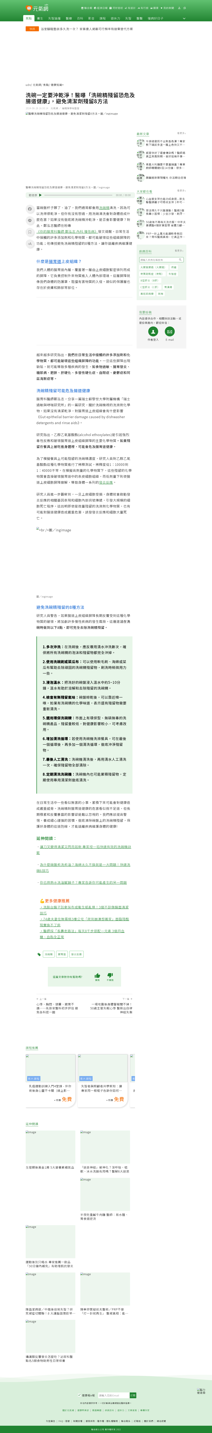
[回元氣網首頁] (40, 8)
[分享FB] (30, 209)
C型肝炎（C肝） (150, 287)
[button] (184, 18)
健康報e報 (88, 1395)
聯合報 (88, 7)
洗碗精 (104, 207)
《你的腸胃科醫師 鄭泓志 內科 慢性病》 (67, 231)
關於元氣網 (68, 1410)
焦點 (29, 18)
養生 (40, 18)
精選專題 (97, 1410)
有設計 (131, 7)
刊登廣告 (50, 1421)
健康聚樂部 (83, 1410)
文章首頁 (132, 1410)
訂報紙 (137, 1421)
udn (28, 85)
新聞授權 (77, 1421)
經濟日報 (102, 7)
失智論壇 (54, 18)
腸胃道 (55, 261)
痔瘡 (174, 267)
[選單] (184, 8)
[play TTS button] (40, 195)
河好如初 (117, 7)
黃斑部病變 (147, 293)
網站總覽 (161, 1421)
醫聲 (139, 18)
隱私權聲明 (112, 1421)
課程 (103, 18)
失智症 (173, 274)
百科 (80, 18)
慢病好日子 (155, 18)
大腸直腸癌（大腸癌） (153, 267)
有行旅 (144, 7)
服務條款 (90, 1421)
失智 (128, 18)
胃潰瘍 (168, 287)
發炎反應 (106, 482)
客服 (67, 1421)
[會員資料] (179, 8)
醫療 (69, 18)
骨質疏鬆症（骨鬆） (152, 274)
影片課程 (33, 1079)
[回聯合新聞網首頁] (29, 8)
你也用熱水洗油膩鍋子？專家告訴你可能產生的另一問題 (83, 882)
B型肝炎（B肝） (150, 280)
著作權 (100, 1421)
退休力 (115, 18)
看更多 (181, 133)
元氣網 (37, 85)
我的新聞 (168, 7)
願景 (156, 7)
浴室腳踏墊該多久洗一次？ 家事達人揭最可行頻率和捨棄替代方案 (87, 29)
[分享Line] (30, 220)
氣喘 (160, 293)
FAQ (61, 1421)
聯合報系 (126, 1421)
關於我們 (148, 1421)
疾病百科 (109, 1410)
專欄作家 (145, 1410)
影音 (91, 18)
